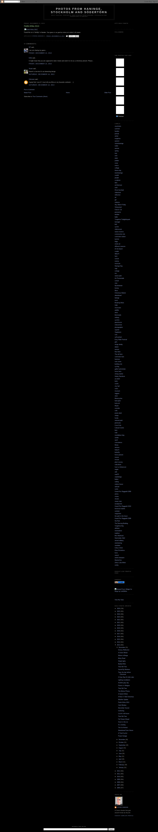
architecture (118, 185)
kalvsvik (117, 403)
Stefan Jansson (122, 807)
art (115, 197)
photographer (119, 327)
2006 (118, 788)
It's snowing (121, 725)
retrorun (117, 447)
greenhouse (118, 322)
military (117, 317)
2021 (118, 622)
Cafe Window (122, 705)
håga (116, 241)
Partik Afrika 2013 (123, 702)
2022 (118, 619)
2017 (118, 634)
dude (116, 158)
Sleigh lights (122, 661)
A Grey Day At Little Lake (126, 677)
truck (116, 300)
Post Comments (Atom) (40, 96)
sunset (117, 258)
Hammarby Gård (120, 538)
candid (117, 175)
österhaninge (119, 173)
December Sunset (123, 708)
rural (116, 187)
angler (116, 469)
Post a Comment (29, 89)
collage (117, 168)
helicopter (118, 401)
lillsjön (117, 406)
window (117, 214)
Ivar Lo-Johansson (120, 467)
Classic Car (118, 209)
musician (117, 263)
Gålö (116, 305)
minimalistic (118, 531)
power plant (118, 413)
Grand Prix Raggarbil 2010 (123, 506)
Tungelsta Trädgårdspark (122, 219)
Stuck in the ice (123, 722)
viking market (119, 374)
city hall (117, 386)
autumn (117, 141)
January (121, 767)
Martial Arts (118, 560)
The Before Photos (124, 691)
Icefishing (121, 711)
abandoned (118, 295)
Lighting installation (124, 680)
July (120, 751)
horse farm (118, 371)
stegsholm (118, 513)
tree (116, 153)
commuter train (119, 356)
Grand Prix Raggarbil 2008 (123, 518)
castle (116, 383)
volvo (116, 388)
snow (116, 163)
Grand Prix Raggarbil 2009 (123, 491)
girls (116, 342)
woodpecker (118, 504)
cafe (116, 410)
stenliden (117, 545)
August (121, 748)
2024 (118, 614)
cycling (117, 366)
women (117, 349)
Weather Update (123, 699)
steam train (118, 501)
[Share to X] (74, 36)
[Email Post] (67, 36)
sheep (116, 415)
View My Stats (119, 600)
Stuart (31, 68)
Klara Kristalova (120, 550)
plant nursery (119, 462)
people (117, 178)
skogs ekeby (119, 344)
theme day (118, 170)
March (121, 762)
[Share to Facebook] (76, 36)
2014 (118, 642)
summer (117, 129)
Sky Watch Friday (120, 204)
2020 (118, 625)
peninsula (118, 423)
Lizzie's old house (123, 713)
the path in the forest (121, 516)
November (122, 739)
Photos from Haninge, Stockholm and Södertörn (79, 10)
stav (116, 283)
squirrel (117, 330)
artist (116, 312)
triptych (117, 450)
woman (117, 148)
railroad (117, 486)
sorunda (117, 408)
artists (117, 494)
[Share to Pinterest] (78, 36)
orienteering (118, 543)
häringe (117, 298)
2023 (118, 617)
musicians (118, 307)
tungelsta (117, 138)
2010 (118, 776)
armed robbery (119, 540)
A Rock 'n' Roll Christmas (126, 697)
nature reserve (119, 232)
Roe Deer (117, 352)
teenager (117, 222)
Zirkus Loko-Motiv (120, 562)
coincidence (118, 442)
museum (117, 391)
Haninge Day (119, 266)
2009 (118, 779)
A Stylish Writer (123, 694)
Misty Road (121, 658)
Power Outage (122, 736)
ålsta (116, 290)
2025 (118, 611)
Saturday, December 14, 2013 (41, 74)
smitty (117, 565)
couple (117, 251)
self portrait (118, 337)
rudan (116, 146)
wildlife (117, 310)
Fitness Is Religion (124, 685)
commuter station (120, 236)
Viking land (118, 207)
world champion (119, 557)
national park (119, 420)
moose (117, 457)
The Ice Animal (122, 727)
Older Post (107, 92)
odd (116, 472)
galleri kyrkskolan (120, 369)
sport (116, 440)
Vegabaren (118, 332)
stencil (117, 555)
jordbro (117, 160)
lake (116, 182)
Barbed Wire (122, 664)
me (116, 273)
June (120, 753)
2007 (118, 785)
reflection (117, 195)
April (120, 759)
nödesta (117, 202)
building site (118, 364)
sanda (116, 437)
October (121, 742)
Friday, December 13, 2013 (40, 53)
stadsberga (118, 477)
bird (116, 224)
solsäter (117, 511)
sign (116, 268)
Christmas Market (120, 293)
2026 (118, 608)
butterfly (117, 452)
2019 (118, 628)
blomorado (118, 315)
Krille (30, 58)
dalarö (116, 347)
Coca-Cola (118, 425)
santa (116, 489)
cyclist (117, 227)
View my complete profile (124, 815)
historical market (120, 508)
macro (117, 165)
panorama (118, 212)
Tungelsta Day (119, 526)
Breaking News (119, 303)
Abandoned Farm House (125, 730)
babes (116, 479)
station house (119, 484)
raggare (117, 393)
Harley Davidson (120, 376)
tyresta (117, 239)
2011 (118, 774)
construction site (120, 234)
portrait (117, 133)
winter (116, 136)
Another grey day (123, 683)
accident (117, 379)
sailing (117, 481)
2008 (118, 782)
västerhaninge (119, 143)
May (120, 756)
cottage (117, 271)
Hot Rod (117, 521)
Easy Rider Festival (121, 339)
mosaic (117, 459)
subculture (118, 464)
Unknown (32, 79)
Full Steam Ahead (123, 719)
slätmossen (118, 229)
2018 (118, 631)
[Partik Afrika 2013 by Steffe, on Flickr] (31, 29)
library (116, 445)
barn (116, 430)
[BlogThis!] (72, 36)
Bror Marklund (119, 535)
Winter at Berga (123, 655)
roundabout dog (119, 435)
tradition (117, 533)
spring (116, 151)
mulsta (117, 261)
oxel (116, 155)
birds (116, 381)
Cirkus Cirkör (119, 548)
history (117, 288)
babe (116, 217)
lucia (116, 553)
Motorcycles (118, 398)
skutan (117, 499)
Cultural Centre (119, 428)
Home (68, 92)
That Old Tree (122, 666)
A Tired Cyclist (122, 733)
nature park (118, 276)
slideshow (118, 192)
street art (117, 244)
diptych (117, 253)
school (117, 281)
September (122, 745)
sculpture (117, 180)
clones (117, 496)
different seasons (120, 246)
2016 (118, 636)
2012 (118, 771)
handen (117, 131)
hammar (117, 359)
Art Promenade (119, 278)
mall (116, 432)
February (122, 765)
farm (116, 256)
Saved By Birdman (124, 669)
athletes (117, 528)
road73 (117, 474)
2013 (118, 645)
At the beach (119, 249)
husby (116, 418)
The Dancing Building (121, 523)
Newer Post (27, 92)
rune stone (118, 361)
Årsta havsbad (119, 190)
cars (116, 334)
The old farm (119, 354)
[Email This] (70, 36)
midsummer (118, 325)
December (122, 647)
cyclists (117, 320)
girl (116, 200)
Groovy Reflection (123, 650)
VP (30, 47)
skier (116, 396)
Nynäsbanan (118, 285)
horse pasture (119, 455)
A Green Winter (123, 652)
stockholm (118, 126)
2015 (118, 639)
